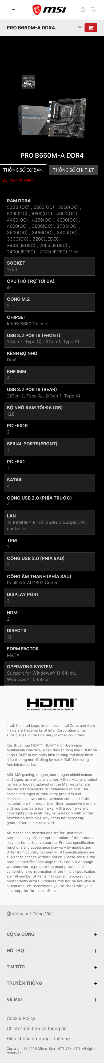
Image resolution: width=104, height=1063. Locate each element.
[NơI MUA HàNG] (91, 27)
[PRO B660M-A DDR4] (52, 106)
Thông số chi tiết (73, 170)
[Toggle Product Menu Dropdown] (80, 28)
